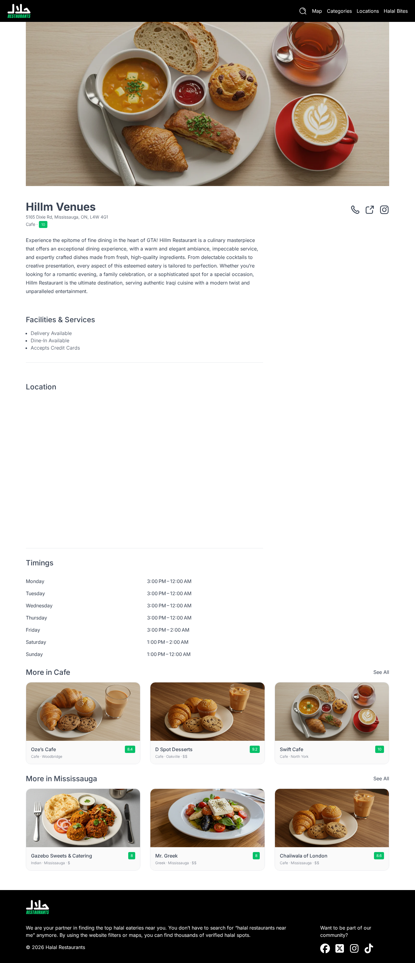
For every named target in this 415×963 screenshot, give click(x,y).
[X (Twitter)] (340, 948)
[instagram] (354, 948)
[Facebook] (325, 948)
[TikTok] (369, 948)
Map (317, 11)
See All (381, 672)
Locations (368, 11)
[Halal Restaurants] (19, 11)
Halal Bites (396, 11)
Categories (339, 11)
